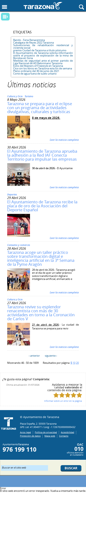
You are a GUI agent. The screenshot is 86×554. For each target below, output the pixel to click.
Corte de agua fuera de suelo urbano (35, 73)
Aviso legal (25, 432)
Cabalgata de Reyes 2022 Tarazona (33, 42)
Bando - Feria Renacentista (29, 40)
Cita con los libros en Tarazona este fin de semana (42, 68)
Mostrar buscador (81, 7)
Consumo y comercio (18, 245)
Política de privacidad (46, 432)
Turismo (29, 96)
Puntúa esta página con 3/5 (67, 395)
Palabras (12, 17)
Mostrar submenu (5, 16)
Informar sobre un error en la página (63, 400)
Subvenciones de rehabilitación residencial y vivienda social (43, 46)
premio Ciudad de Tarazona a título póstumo (39, 50)
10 (74, 363)
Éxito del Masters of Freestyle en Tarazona (38, 66)
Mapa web (49, 435)
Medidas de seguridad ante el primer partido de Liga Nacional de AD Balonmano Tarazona (43, 62)
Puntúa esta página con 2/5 (62, 395)
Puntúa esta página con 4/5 (73, 395)
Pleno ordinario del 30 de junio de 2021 (36, 71)
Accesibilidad (67, 432)
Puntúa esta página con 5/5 (79, 395)
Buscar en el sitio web (14, 467)
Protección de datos (30, 435)
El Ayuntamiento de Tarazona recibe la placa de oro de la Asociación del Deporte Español (42, 205)
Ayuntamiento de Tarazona (43, 5)
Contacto (63, 435)
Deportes (12, 194)
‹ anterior (34, 355)
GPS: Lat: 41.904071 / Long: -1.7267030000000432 (47, 427)
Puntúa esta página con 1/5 (56, 395)
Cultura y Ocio (15, 96)
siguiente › (51, 355)
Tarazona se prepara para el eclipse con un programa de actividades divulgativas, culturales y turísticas (39, 107)
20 (77, 363)
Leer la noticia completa (64, 140)
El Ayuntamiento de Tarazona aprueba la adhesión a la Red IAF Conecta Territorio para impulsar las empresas (42, 155)
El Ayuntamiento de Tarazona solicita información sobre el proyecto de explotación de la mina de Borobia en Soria (43, 55)
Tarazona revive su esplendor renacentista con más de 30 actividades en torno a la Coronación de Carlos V (41, 312)
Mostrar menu (4, 7)
